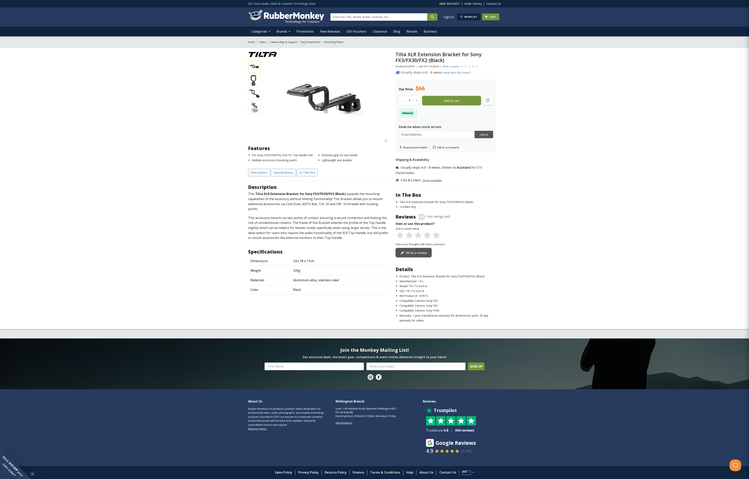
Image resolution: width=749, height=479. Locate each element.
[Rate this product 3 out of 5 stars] (418, 235)
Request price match (415, 147)
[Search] (432, 17)
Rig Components (310, 42)
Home (251, 42)
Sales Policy (283, 472)
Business (430, 31)
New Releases (330, 31)
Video (262, 42)
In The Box (307, 172)
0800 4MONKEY (449, 3)
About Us (426, 472)
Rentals (411, 31)
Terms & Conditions (385, 472)
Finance (358, 472)
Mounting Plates (334, 42)
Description (259, 172)
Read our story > (257, 428)
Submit (483, 134)
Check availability (432, 180)
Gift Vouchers (357, 31)
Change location (405, 172)
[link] (370, 377)
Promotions (305, 31)
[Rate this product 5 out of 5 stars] (436, 235)
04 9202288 (346, 412)
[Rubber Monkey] (286, 22)
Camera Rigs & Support (283, 42)
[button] (15, 463)
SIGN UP (476, 366)
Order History (473, 3)
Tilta (420, 281)
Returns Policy (336, 472)
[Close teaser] (32, 474)
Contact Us (493, 3)
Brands (282, 31)
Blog (396, 31)
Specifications (283, 172)
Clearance (380, 31)
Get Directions (343, 423)
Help (409, 472)
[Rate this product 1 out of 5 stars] (400, 235)
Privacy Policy (308, 472)
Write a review (450, 66)
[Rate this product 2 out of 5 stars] (409, 235)
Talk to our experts (448, 147)
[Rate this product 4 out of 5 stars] (427, 235)
